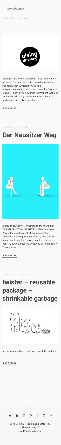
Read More (9, 108)
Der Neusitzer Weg (29, 135)
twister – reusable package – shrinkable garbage (30, 290)
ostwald (24, 18)
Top (30, 394)
